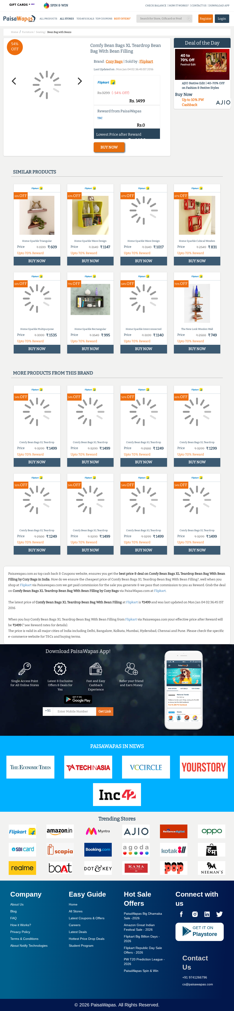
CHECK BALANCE (155, 5)
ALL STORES (67, 18)
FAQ (13, 918)
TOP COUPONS (104, 18)
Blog (13, 911)
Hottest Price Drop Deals (86, 939)
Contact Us (195, 962)
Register (206, 19)
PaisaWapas (103, 1004)
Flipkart (146, 61)
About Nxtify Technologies (29, 945)
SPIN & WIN (59, 5)
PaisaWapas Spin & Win (141, 971)
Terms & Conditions (24, 939)
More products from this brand (53, 373)
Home (73, 904)
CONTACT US (199, 5)
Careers (74, 925)
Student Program (81, 945)
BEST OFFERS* (122, 18)
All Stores (75, 911)
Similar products (34, 172)
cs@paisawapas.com (197, 984)
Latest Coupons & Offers (86, 918)
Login (222, 19)
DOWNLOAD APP (219, 5)
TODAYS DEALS (85, 18)
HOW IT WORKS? (179, 5)
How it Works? (20, 925)
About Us (17, 904)
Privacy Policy (20, 932)
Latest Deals (78, 932)
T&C (100, 118)
